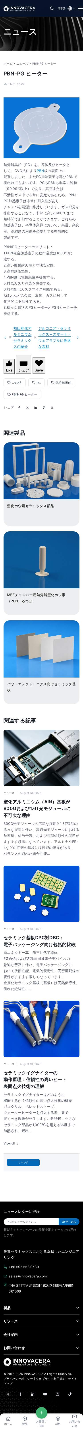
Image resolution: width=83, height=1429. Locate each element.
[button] (52, 407)
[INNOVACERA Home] (27, 1362)
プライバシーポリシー (18, 1378)
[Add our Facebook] (20, 1394)
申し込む (71, 1221)
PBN (40, 170)
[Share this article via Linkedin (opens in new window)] (35, 407)
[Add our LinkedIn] (32, 1394)
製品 (7, 1308)
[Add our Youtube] (45, 1394)
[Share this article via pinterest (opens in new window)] (43, 407)
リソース (11, 1321)
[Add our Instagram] (57, 1394)
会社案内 (11, 1334)
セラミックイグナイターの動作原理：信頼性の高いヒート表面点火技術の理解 (35, 1079)
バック (25, 1162)
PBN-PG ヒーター (24, 394)
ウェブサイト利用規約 (50, 1378)
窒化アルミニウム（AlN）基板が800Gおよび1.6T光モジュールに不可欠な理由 (37, 808)
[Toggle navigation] (78, 8)
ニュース (9, 793)
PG (39, 383)
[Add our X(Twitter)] (8, 1394)
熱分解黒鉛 (63, 383)
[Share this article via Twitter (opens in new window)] (27, 407)
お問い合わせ (14, 1348)
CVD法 (17, 383)
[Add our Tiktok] (70, 1394)
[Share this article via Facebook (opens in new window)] (19, 407)
